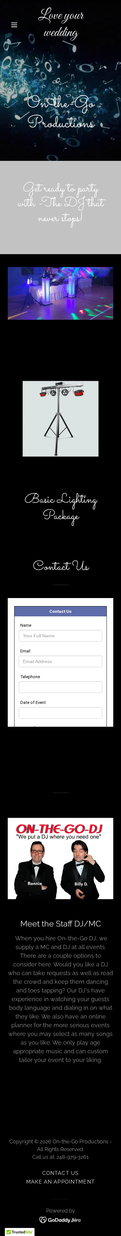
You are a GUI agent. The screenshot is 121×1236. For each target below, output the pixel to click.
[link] (60, 34)
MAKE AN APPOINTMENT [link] (60, 1182)
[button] (16, 24)
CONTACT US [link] (60, 1173)
